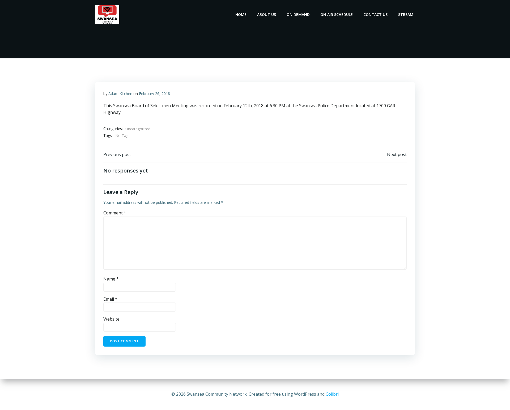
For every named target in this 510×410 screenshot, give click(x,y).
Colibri (332, 394)
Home (240, 14)
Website (111, 319)
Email (110, 299)
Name (111, 279)
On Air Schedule (336, 14)
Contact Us (375, 14)
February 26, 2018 (154, 93)
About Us (266, 14)
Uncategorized (137, 128)
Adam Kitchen (120, 93)
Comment (114, 213)
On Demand (298, 14)
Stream (405, 14)
